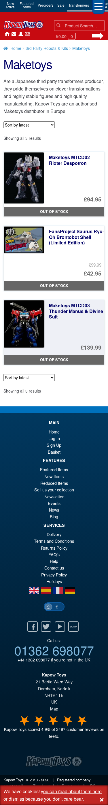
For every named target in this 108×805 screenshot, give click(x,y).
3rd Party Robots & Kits (47, 48)
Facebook (32, 626)
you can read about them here (71, 791)
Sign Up (54, 445)
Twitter (46, 626)
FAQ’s (54, 554)
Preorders (45, 5)
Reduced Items (54, 483)
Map (54, 709)
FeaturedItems (27, 5)
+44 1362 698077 (34, 660)
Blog (54, 516)
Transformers (79, 5)
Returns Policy (54, 548)
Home (5, 34)
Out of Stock (54, 211)
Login (19, 34)
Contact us (54, 568)
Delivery (54, 534)
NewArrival (10, 5)
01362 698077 (54, 650)
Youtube (60, 626)
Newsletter (54, 496)
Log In (54, 438)
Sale (61, 5)
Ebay (73, 626)
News (26, 34)
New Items (54, 476)
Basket (54, 452)
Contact (12, 34)
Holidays (54, 581)
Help (54, 561)
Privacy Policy (54, 575)
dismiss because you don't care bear (46, 798)
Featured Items (54, 469)
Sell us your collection (54, 490)
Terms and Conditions (54, 541)
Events (54, 503)
